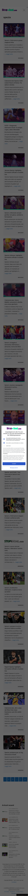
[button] (14, 446)
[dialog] (14, 448)
